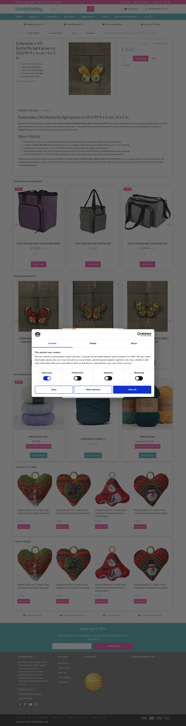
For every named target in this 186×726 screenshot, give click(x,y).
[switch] (78, 378)
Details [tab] (93, 343)
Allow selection (93, 389)
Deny (53, 389)
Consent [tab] (52, 343)
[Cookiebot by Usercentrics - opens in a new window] (139, 334)
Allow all (132, 389)
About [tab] (134, 343)
